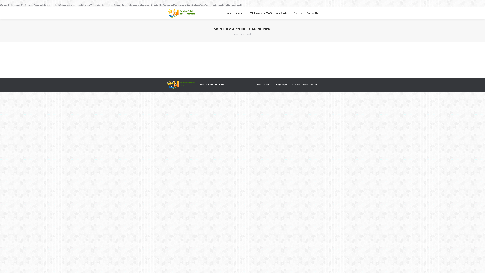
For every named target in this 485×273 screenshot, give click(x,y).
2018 (243, 34)
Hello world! (177, 55)
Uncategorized (175, 60)
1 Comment (212, 60)
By (188, 60)
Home (236, 34)
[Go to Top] (481, 269)
